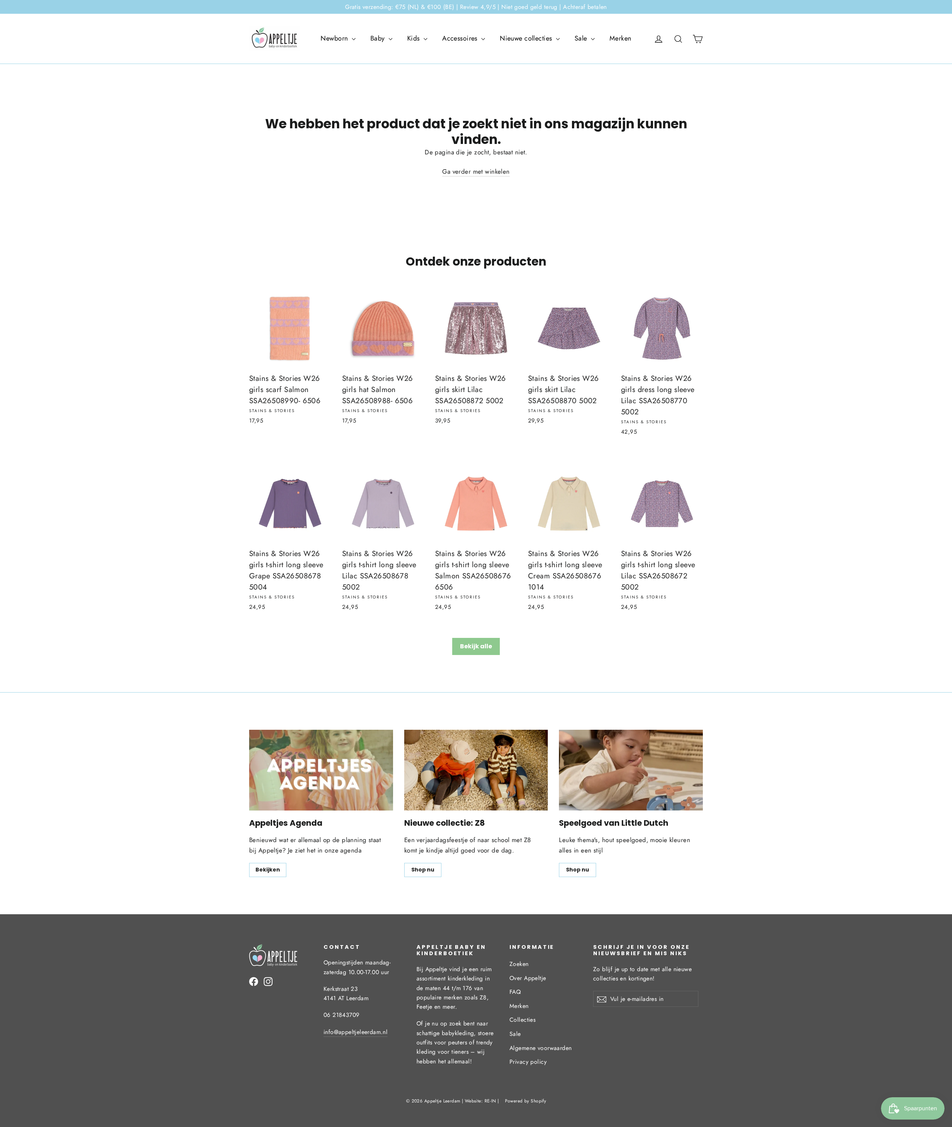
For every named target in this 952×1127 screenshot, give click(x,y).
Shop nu (422, 869)
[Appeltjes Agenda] (321, 770)
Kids (414, 38)
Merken (620, 38)
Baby (378, 38)
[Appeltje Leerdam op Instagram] (268, 981)
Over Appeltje (527, 978)
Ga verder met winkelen (475, 171)
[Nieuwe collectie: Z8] (476, 770)
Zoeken (519, 964)
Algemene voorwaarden (540, 1048)
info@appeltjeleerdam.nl (355, 1032)
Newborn (335, 38)
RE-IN (490, 1101)
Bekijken (267, 869)
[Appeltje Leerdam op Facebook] (253, 981)
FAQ (515, 992)
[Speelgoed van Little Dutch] (631, 770)
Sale (582, 38)
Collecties (522, 1019)
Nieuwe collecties (527, 38)
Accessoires (460, 38)
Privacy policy (528, 1061)
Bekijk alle (476, 646)
